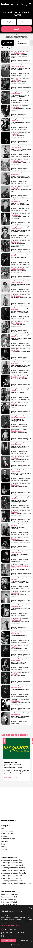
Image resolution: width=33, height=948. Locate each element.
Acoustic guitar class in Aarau (12, 881)
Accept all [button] (8, 940)
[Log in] (26, 4)
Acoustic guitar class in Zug (11, 878)
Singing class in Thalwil (9, 894)
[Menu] (30, 4)
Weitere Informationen (12, 923)
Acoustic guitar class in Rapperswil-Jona (16, 883)
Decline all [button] (24, 940)
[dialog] (16, 926)
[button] (16, 925)
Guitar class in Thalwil (9, 899)
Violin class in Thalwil (9, 905)
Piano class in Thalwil (9, 897)
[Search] (23, 4)
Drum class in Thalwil (9, 902)
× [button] (31, 909)
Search (16, 29)
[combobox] (8, 22)
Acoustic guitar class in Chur (11, 876)
